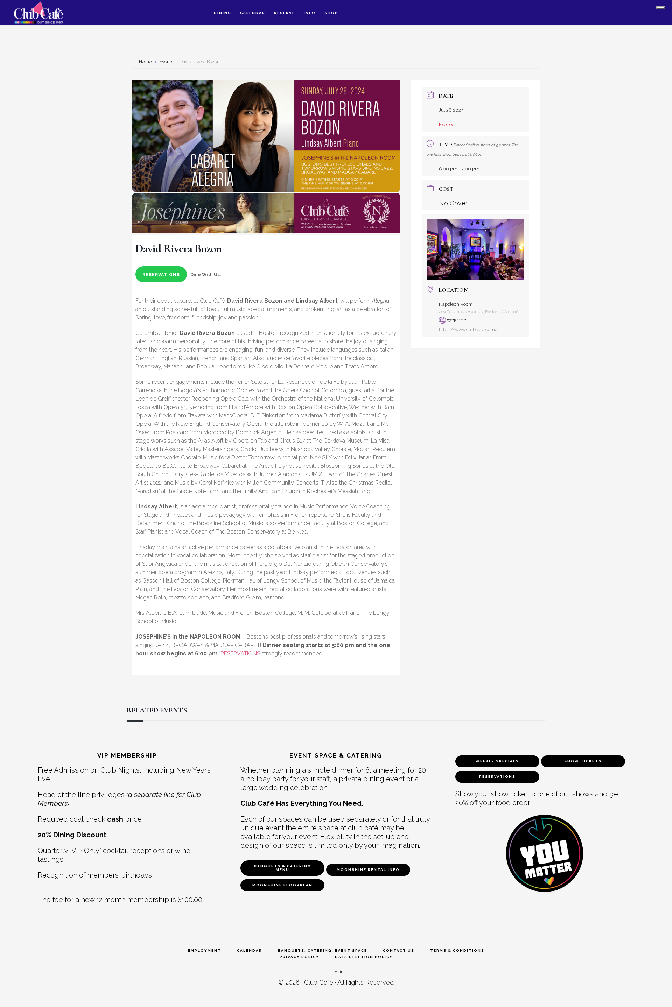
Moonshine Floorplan (282, 885)
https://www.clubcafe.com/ (468, 329)
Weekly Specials (497, 761)
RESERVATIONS (240, 653)
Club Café (318, 982)
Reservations (497, 777)
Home (146, 61)
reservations (161, 274)
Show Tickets (583, 761)
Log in (337, 971)
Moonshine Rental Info (368, 870)
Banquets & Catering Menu (282, 868)
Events (166, 61)
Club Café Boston (45, 12)
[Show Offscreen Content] (660, 7)
